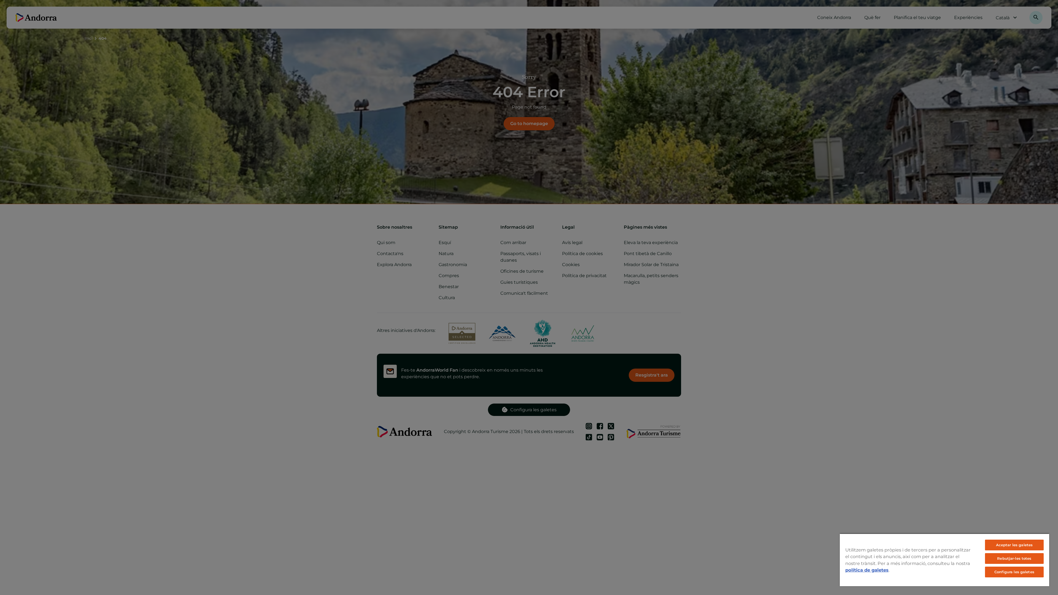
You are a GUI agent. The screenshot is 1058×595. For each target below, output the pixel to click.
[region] (944, 559)
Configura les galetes (1014, 572)
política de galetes (867, 570)
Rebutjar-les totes (1014, 558)
